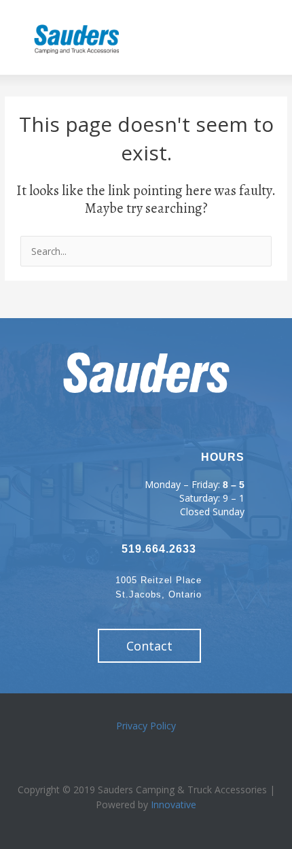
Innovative (173, 804)
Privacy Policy (146, 725)
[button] (187, 38)
